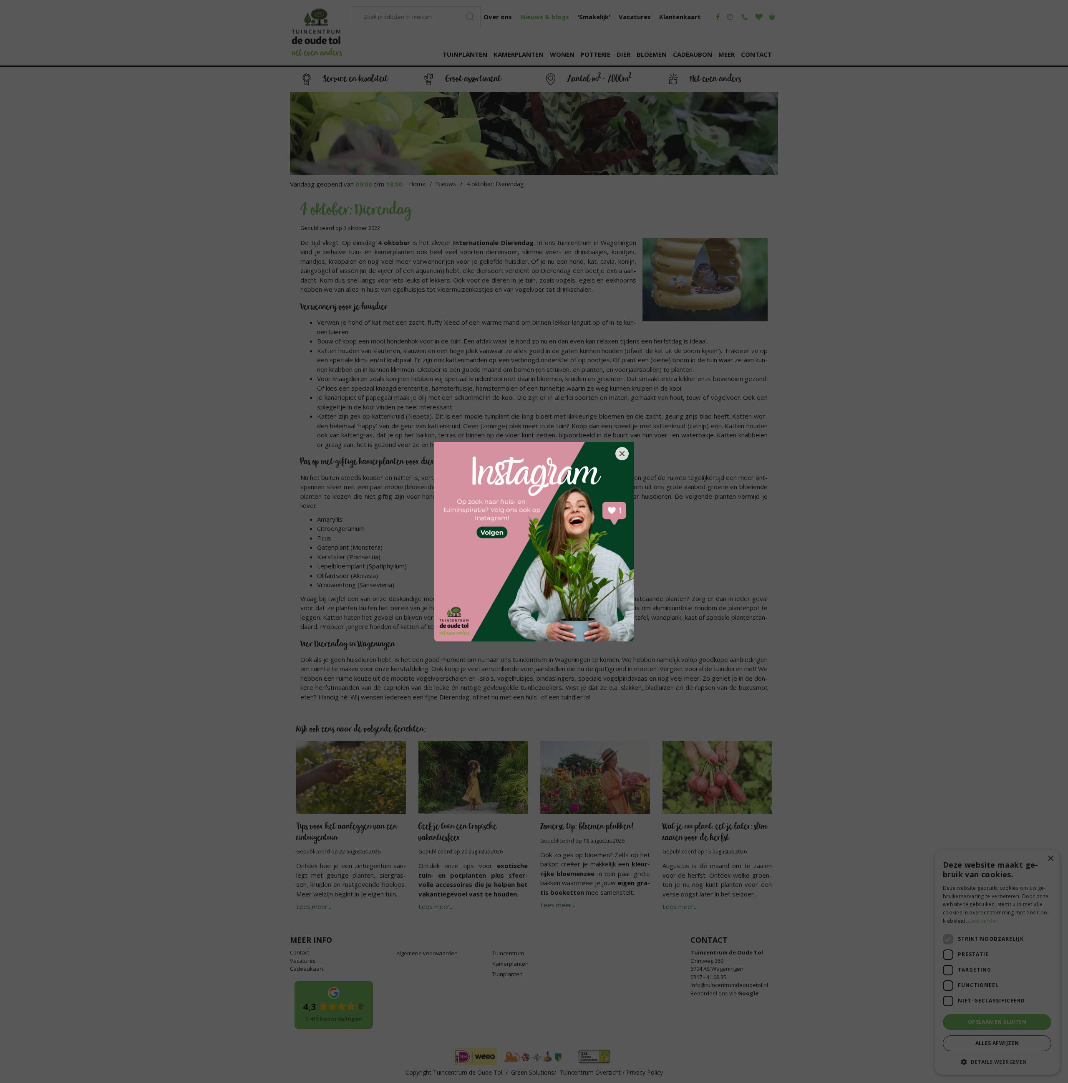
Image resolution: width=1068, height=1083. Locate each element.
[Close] (622, 453)
